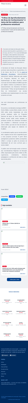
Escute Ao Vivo (4, 369)
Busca (2, 376)
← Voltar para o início (14, 279)
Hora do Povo (4, 367)
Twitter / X (4, 199)
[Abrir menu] (25, 5)
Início (2, 11)
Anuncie (3, 371)
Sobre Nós (3, 374)
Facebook (12, 196)
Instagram (6, 355)
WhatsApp (19, 196)
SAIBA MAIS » (23, 227)
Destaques (3, 364)
